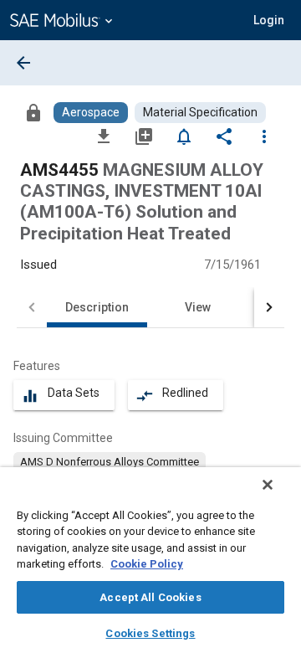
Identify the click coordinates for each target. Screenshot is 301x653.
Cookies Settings (150, 633)
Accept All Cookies (150, 597)
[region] (150, 560)
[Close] (268, 485)
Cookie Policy (146, 564)
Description (97, 307)
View (198, 307)
